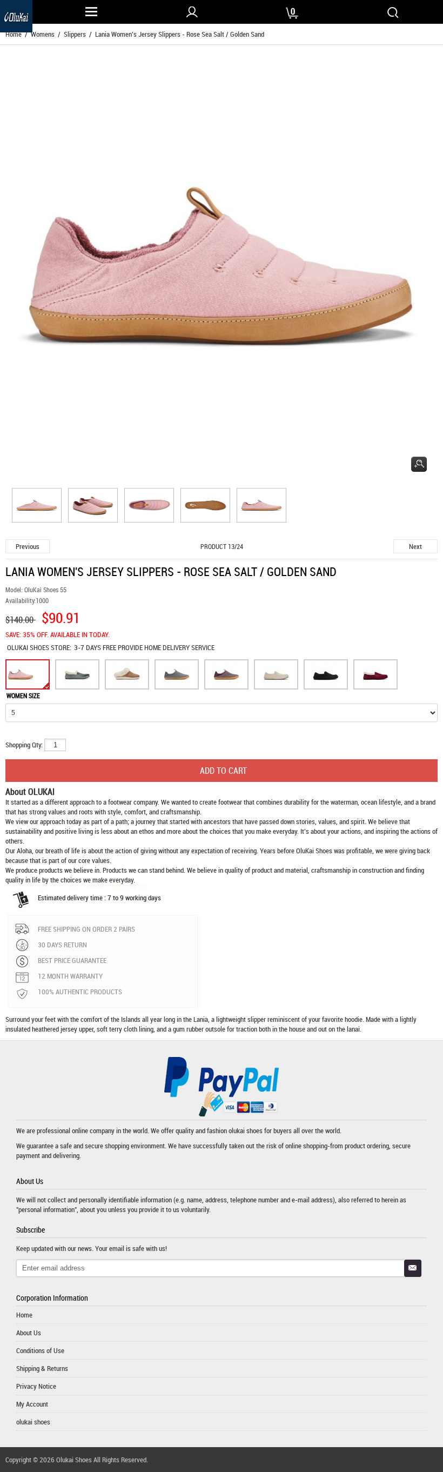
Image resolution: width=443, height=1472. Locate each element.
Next (415, 546)
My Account (32, 1404)
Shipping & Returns (42, 1368)
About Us (28, 1332)
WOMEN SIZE (23, 695)
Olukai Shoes (74, 1459)
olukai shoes (246, 1130)
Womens (43, 34)
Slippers (75, 34)
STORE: (39, 647)
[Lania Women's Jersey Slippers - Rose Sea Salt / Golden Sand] (35, 507)
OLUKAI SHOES (29, 647)
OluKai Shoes (314, 850)
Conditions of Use (40, 1350)
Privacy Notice (36, 1386)
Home (24, 1315)
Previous (27, 546)
